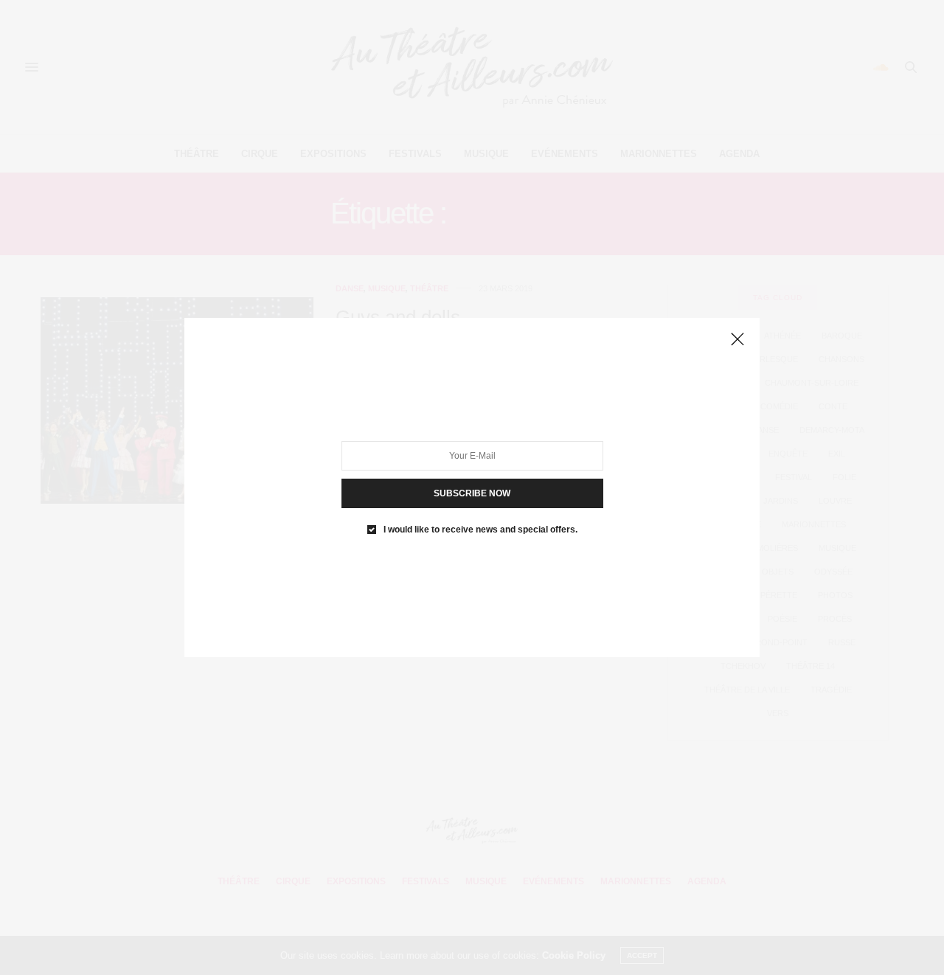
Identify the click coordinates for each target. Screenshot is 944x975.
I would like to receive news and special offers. (480, 529)
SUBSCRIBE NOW (472, 493)
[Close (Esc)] (737, 340)
